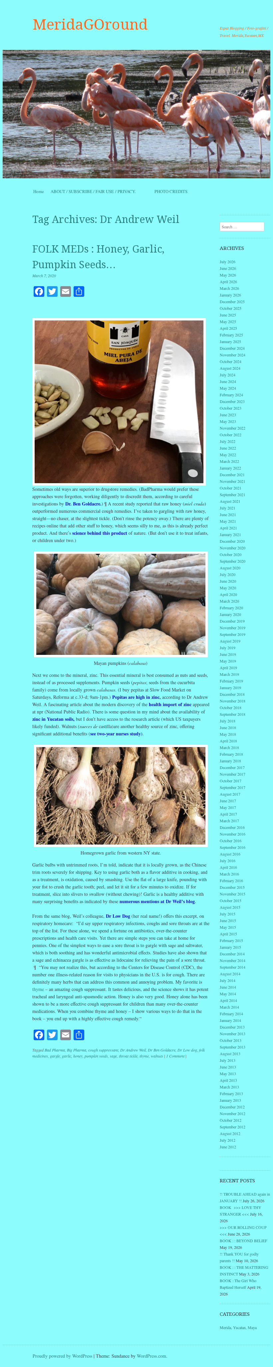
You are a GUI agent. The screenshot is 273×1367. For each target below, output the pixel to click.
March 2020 (229, 601)
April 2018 (228, 740)
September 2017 (232, 787)
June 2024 (228, 381)
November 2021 (232, 481)
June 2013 (228, 1067)
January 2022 (230, 468)
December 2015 (232, 887)
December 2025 (232, 301)
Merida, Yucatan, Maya (238, 1327)
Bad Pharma (55, 1050)
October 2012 (230, 1120)
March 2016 (229, 874)
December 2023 (232, 401)
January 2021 (230, 534)
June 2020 (228, 581)
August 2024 (230, 368)
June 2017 (228, 800)
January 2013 (230, 1100)
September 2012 (232, 1126)
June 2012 (228, 1146)
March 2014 (229, 1007)
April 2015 (228, 933)
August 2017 (230, 794)
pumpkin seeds (96, 1056)
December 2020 (232, 541)
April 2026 (228, 281)
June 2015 (228, 920)
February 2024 (231, 394)
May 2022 (228, 454)
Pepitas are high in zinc (135, 696)
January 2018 (230, 760)
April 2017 (228, 814)
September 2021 (232, 494)
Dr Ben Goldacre (161, 1050)
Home (38, 191)
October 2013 (230, 1040)
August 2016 (230, 854)
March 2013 (229, 1086)
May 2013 (228, 1073)
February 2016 (231, 880)
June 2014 (228, 987)
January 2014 (230, 1020)
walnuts (157, 1056)
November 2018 (232, 700)
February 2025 (231, 334)
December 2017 (232, 767)
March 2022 (229, 461)
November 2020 (232, 547)
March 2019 (229, 674)
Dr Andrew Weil (133, 1050)
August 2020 (230, 567)
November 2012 (232, 1113)
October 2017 (230, 780)
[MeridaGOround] (136, 114)
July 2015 (227, 913)
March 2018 (229, 747)
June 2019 (228, 654)
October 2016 (230, 840)
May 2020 (228, 587)
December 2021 (232, 474)
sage (113, 1056)
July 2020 (227, 574)
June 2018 (228, 727)
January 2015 (230, 947)
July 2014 (227, 980)
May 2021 (228, 521)
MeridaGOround (90, 24)
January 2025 (230, 341)
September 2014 (232, 967)
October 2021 (230, 487)
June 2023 (228, 414)
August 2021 (230, 501)
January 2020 (230, 614)
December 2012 (232, 1106)
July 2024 (227, 374)
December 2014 (232, 953)
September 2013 (232, 1047)
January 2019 (230, 687)
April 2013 (228, 1080)
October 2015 (230, 900)
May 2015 (228, 927)
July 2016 (227, 860)
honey (78, 1056)
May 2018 (228, 734)
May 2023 (228, 421)
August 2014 (230, 973)
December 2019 (232, 621)
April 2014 (228, 1000)
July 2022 (227, 441)
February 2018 (231, 754)
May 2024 (228, 388)
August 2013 (230, 1053)
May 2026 (228, 275)
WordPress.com (151, 1356)
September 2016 (232, 847)
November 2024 (232, 354)
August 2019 (230, 641)
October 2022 (230, 434)
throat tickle (128, 1056)
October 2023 (230, 408)
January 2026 (230, 294)
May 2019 (228, 661)
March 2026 (229, 288)
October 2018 (230, 707)
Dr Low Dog (118, 915)
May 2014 (228, 993)
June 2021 (228, 514)
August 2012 (230, 1133)
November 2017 (232, 774)
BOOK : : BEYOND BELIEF (243, 1240)
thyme (38, 989)
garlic (66, 1056)
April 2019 (228, 667)
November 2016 (232, 834)
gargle (55, 1056)
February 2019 (231, 681)
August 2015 (230, 907)
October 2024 (230, 361)
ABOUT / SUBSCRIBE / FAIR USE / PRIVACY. (99, 191)
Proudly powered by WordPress (62, 1356)
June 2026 (228, 268)
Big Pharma (76, 1050)
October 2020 (230, 554)
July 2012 (227, 1140)
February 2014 (231, 1013)
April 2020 (228, 594)
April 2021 (228, 527)
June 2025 (228, 314)
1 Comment (175, 1056)
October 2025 (230, 308)
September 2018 (232, 714)
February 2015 (231, 940)
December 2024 (232, 348)
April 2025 (228, 328)
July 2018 (227, 720)
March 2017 (229, 820)
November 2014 (232, 960)
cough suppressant (103, 1050)
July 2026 (227, 261)
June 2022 (228, 448)
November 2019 (232, 627)
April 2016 (228, 867)
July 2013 (227, 1060)
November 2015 (232, 893)
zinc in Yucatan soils (52, 718)
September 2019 (232, 634)
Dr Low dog (187, 1050)
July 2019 (227, 647)
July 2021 (227, 507)
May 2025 (228, 321)
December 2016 (232, 827)
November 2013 (232, 1033)
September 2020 (232, 561)
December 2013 (232, 1027)
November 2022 (232, 428)
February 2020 (231, 607)
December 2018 (232, 694)
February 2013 (231, 1093)
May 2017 (228, 807)
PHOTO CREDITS (170, 191)
